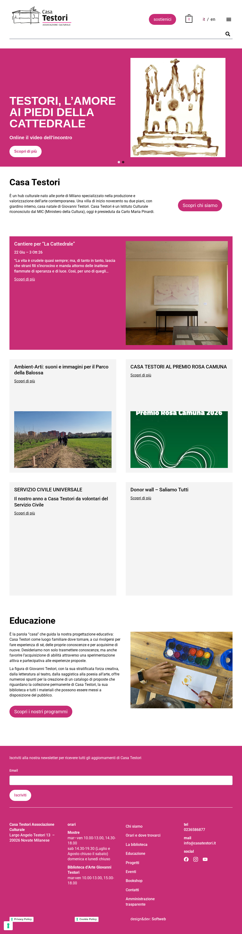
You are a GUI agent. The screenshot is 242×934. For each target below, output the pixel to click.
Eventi (131, 871)
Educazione (135, 853)
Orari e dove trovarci (143, 835)
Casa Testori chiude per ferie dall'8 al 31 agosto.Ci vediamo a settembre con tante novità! (61, 117)
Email (13, 770)
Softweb (159, 919)
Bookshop (134, 880)
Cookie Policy (88, 919)
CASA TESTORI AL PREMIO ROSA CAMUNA (178, 367)
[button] (229, 19)
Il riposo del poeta (57, 83)
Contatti (132, 890)
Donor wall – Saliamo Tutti (159, 490)
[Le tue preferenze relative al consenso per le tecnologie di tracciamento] (8, 925)
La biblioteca (136, 844)
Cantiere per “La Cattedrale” (44, 244)
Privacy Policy (23, 919)
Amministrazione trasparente (140, 901)
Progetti (132, 862)
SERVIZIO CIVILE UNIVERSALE (48, 490)
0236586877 (194, 829)
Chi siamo (134, 826)
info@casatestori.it (200, 843)
